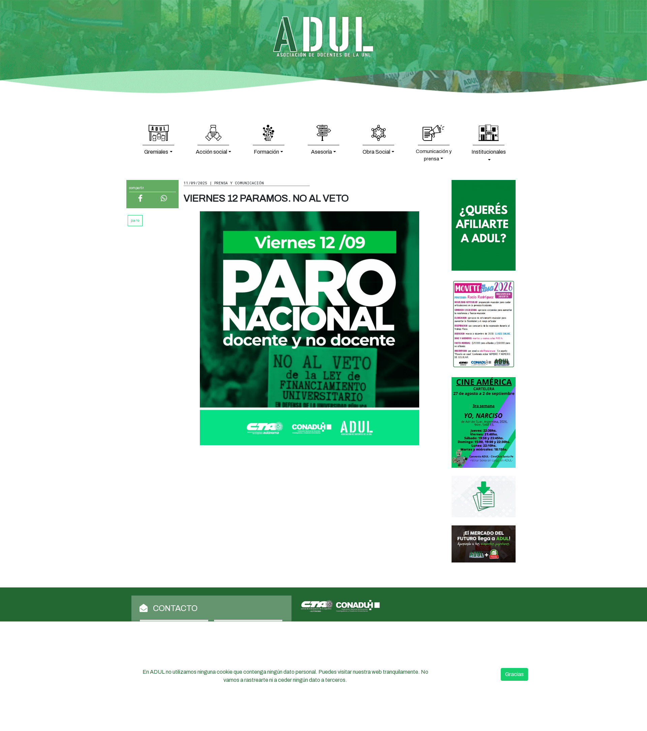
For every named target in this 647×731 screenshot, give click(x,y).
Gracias (514, 674)
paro (135, 220)
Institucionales (488, 152)
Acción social (211, 152)
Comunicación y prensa (434, 155)
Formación (266, 152)
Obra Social (376, 152)
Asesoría (321, 152)
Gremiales (156, 152)
